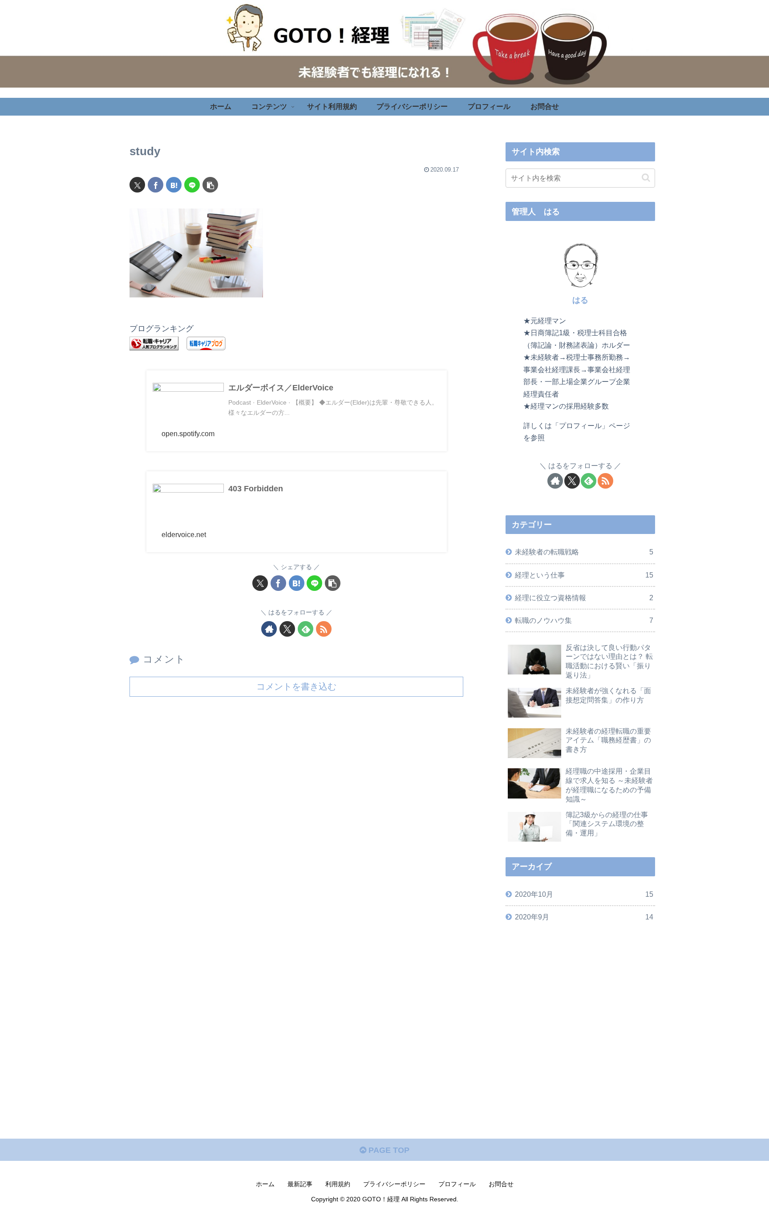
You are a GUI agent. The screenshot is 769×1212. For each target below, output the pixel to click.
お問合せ (501, 1184)
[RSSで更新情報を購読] (324, 629)
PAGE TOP (387, 1150)
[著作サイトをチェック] (269, 629)
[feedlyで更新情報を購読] (305, 629)
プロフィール (457, 1184)
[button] (210, 185)
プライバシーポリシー (394, 1184)
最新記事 (299, 1184)
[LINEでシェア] (192, 185)
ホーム (265, 1184)
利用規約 (337, 1184)
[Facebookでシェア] (155, 185)
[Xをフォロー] (287, 629)
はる (580, 300)
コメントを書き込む (296, 686)
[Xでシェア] (137, 185)
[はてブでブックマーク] (174, 185)
